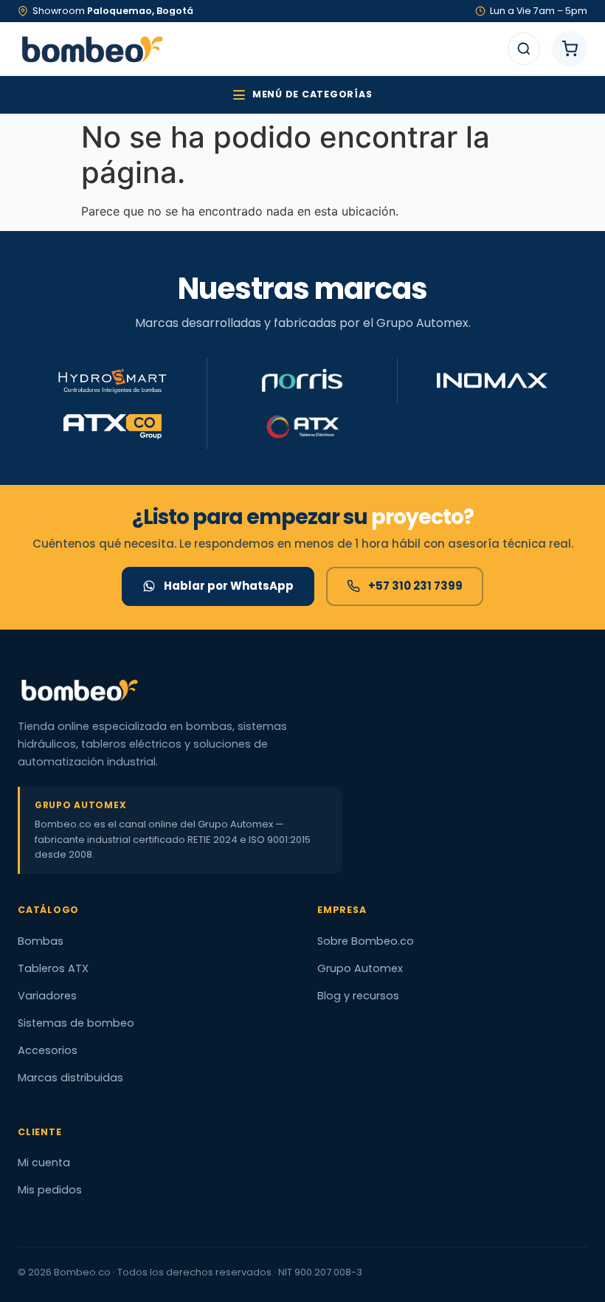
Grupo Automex (360, 968)
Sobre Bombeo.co (365, 941)
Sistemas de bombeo (76, 1023)
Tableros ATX (53, 968)
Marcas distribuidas (70, 1077)
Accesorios (47, 1050)
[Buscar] (524, 48)
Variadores (47, 995)
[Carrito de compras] (569, 48)
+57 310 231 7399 (415, 585)
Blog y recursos (358, 995)
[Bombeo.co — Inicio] (91, 48)
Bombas (40, 941)
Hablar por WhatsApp (229, 585)
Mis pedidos (50, 1189)
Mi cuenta (44, 1162)
